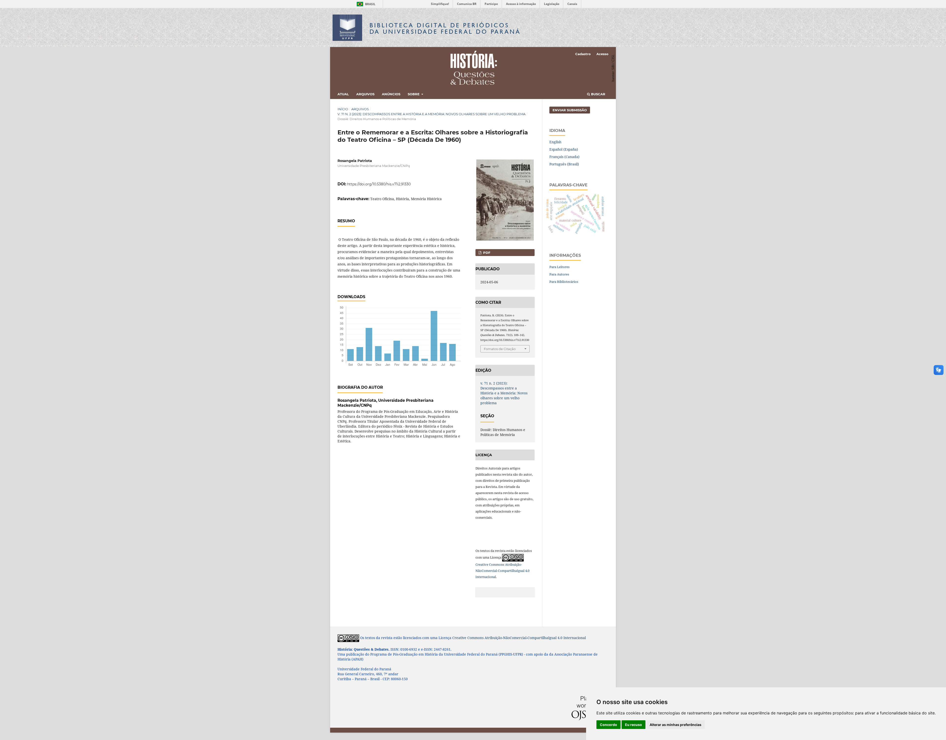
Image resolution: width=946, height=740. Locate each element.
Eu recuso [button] (633, 725)
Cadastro (583, 54)
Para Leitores (559, 267)
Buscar (597, 94)
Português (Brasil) (564, 164)
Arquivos (365, 94)
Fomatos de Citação (500, 349)
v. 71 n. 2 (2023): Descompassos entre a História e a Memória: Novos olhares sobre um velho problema (431, 114)
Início (343, 109)
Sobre (414, 94)
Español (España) (563, 149)
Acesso (602, 54)
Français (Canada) (564, 156)
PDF (486, 253)
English (555, 142)
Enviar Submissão (570, 110)
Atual (343, 94)
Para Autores (559, 274)
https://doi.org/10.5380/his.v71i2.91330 (379, 184)
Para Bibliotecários (563, 281)
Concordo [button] (608, 725)
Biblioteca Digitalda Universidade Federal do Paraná (445, 28)
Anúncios (391, 94)
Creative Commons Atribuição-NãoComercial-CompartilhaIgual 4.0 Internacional (502, 570)
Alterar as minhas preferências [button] (675, 725)
